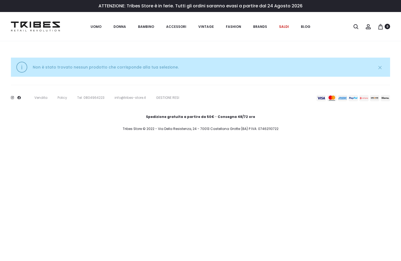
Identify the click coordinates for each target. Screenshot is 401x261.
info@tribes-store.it (130, 97)
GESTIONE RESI (167, 97)
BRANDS (260, 26)
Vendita (40, 97)
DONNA (119, 26)
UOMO (96, 26)
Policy (62, 97)
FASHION (233, 26)
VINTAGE (206, 26)
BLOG (305, 26)
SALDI (284, 26)
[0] (380, 26)
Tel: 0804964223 (90, 97)
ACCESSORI (176, 26)
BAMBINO (146, 26)
